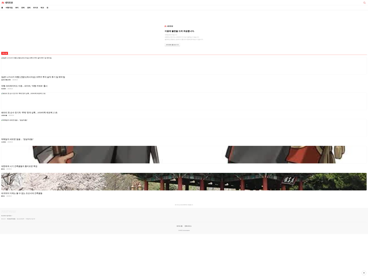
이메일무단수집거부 (30, 219)
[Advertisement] (184, 17)
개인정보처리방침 (11, 219)
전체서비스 (188, 226)
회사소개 (3, 219)
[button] (364, 273)
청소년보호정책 (20, 219)
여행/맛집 (9, 8)
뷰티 (17, 8)
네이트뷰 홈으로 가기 (172, 44)
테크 (42, 8)
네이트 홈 (179, 226)
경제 (28, 8)
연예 (23, 8)
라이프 (35, 8)
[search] (364, 2)
